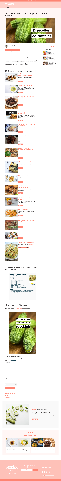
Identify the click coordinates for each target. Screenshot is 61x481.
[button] (51, 46)
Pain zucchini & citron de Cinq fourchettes (26, 125)
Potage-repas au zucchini (25, 85)
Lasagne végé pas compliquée (23, 112)
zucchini (8, 397)
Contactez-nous (44, 466)
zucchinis (13, 51)
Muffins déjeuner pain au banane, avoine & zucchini (25, 74)
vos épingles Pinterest (18, 308)
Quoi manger (10, 10)
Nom (6, 374)
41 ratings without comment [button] (21, 354)
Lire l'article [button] (35, 419)
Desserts (46, 447)
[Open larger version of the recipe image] (32, 278)
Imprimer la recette (16, 49)
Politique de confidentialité (46, 467)
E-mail (6, 378)
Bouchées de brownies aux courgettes (26, 97)
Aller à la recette (8, 49)
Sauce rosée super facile (25, 209)
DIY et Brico (50, 52)
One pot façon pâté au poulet (36, 450)
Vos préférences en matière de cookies (48, 475)
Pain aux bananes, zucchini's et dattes (26, 221)
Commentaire (7, 362)
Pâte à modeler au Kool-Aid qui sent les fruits (52, 59)
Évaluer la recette (8, 360)
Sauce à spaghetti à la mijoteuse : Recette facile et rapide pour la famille (11, 450)
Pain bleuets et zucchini (25, 162)
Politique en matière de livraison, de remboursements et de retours (48, 469)
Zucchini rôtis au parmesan (26, 242)
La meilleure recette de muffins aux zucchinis (25, 186)
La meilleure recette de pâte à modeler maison (51, 54)
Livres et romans (51, 62)
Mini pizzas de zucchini (24, 233)
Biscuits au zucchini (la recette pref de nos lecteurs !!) (26, 149)
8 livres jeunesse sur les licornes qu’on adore (52, 64)
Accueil (6, 10)
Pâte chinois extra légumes (26, 176)
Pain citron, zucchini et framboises (24, 198)
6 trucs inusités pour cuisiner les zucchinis (41, 413)
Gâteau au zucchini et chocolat (24, 136)
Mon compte (44, 464)
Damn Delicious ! (31, 244)
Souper (14, 10)
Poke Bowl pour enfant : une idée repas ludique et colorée (23, 450)
